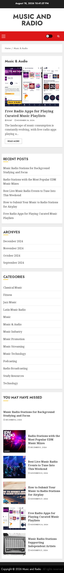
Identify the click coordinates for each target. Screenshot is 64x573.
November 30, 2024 (39, 473)
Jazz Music (9, 302)
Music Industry (12, 331)
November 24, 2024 (25, 120)
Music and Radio (32, 20)
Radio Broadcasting (15, 368)
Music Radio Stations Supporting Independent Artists (42, 542)
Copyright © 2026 (11, 569)
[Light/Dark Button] (49, 36)
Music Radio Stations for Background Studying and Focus (29, 413)
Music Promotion (14, 339)
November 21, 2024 (39, 550)
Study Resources (13, 376)
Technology (10, 383)
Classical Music (12, 287)
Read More (13, 141)
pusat (9, 120)
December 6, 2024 (14, 420)
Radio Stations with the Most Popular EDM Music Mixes (44, 439)
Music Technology (14, 354)
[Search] (58, 36)
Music (7, 317)
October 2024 (11, 255)
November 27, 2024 (39, 499)
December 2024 (13, 241)
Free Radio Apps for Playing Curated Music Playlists (29, 113)
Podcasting (10, 361)
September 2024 (13, 262)
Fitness (7, 295)
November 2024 (13, 248)
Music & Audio (14, 102)
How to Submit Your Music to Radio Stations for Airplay (44, 491)
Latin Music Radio (14, 309)
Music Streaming (14, 346)
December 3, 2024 (38, 447)
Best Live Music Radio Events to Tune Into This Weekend (43, 465)
